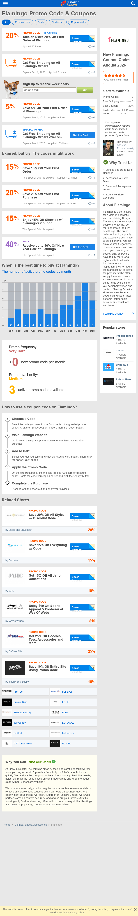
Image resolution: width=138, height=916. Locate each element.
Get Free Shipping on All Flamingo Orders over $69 (42, 135)
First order (58, 22)
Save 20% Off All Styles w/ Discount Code (47, 516)
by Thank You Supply (17, 681)
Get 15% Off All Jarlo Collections (45, 577)
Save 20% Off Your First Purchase (40, 195)
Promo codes (22, 22)
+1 (93, 46)
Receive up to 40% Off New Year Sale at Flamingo (43, 247)
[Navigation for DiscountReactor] (5, 3)
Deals (41, 22)
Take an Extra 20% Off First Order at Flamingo (43, 38)
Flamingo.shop (113, 313)
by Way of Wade (14, 620)
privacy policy (77, 912)
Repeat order (78, 22)
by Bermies (11, 560)
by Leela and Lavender (18, 529)
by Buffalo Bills (13, 651)
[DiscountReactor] (69, 3)
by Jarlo (9, 590)
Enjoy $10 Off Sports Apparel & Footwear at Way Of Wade (46, 609)
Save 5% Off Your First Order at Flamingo (44, 109)
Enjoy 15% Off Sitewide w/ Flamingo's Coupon (42, 221)
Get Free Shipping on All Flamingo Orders (41, 64)
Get (85, 89)
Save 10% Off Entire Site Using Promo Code (47, 668)
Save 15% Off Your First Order (40, 169)
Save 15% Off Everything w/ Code (48, 546)
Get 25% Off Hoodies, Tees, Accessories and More (46, 639)
